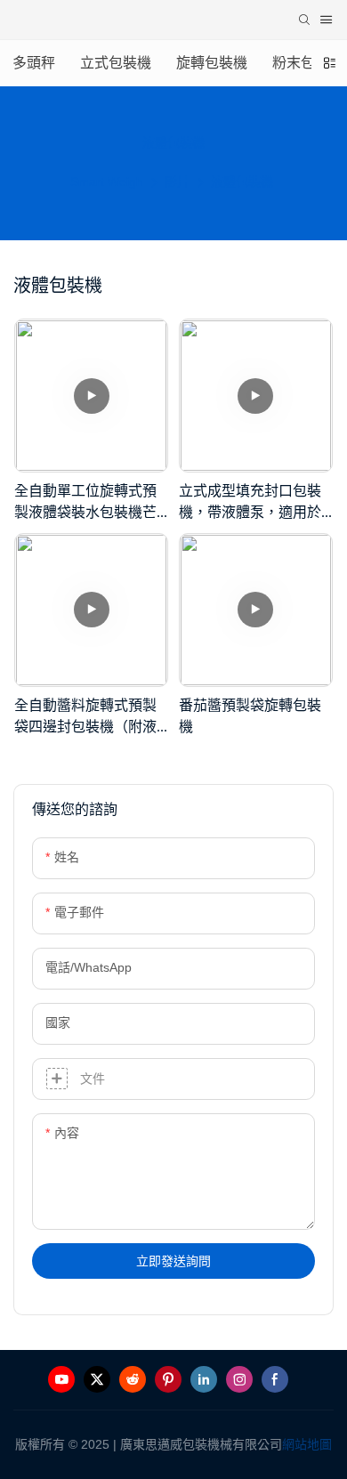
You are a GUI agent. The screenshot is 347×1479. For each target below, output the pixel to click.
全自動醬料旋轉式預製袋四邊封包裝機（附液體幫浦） (85, 717)
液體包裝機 (242, 181)
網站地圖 (307, 1444)
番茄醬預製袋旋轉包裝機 (250, 715)
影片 (177, 181)
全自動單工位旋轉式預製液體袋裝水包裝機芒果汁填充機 (85, 502)
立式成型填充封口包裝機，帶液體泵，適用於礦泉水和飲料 (250, 502)
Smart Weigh (106, 181)
